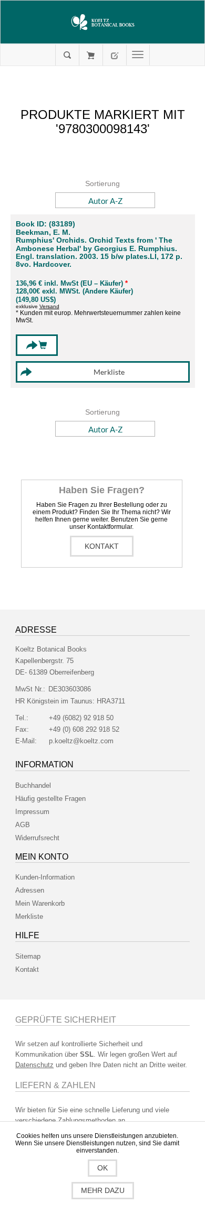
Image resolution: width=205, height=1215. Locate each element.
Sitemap (27, 956)
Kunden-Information (45, 877)
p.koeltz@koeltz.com (81, 741)
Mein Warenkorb (90, 55)
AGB (22, 825)
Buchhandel (33, 785)
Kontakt (102, 546)
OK (102, 1168)
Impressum (32, 812)
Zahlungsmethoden (87, 1120)
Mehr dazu (103, 1190)
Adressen (29, 890)
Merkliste (29, 916)
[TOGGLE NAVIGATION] (138, 55)
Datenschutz (34, 1065)
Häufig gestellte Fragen (50, 798)
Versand (49, 306)
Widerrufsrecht (37, 838)
